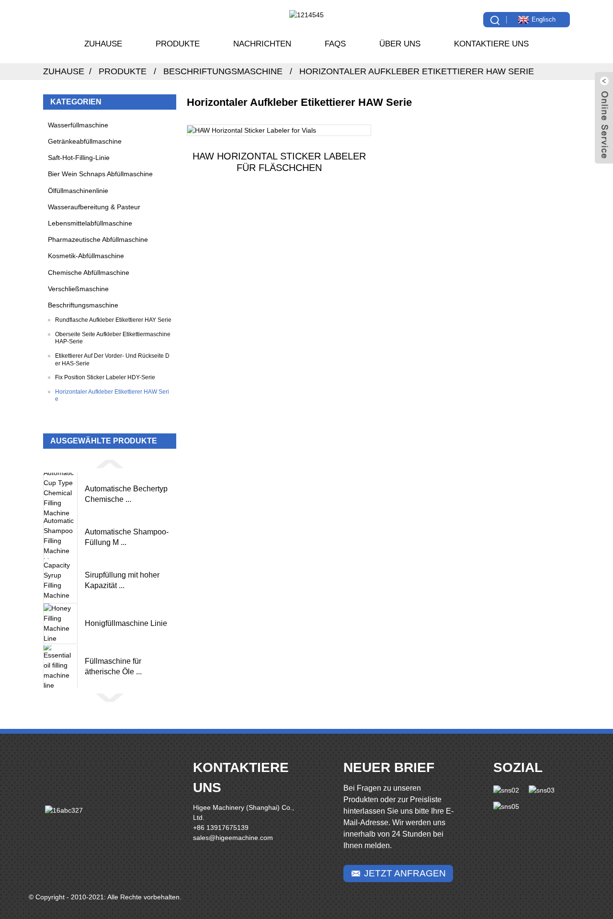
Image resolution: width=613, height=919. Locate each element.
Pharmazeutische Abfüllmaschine (98, 239)
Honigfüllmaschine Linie (126, 623)
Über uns (399, 43)
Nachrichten (262, 43)
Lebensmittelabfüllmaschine (90, 223)
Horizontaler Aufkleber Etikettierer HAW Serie (416, 71)
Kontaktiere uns (491, 43)
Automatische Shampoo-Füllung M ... (127, 537)
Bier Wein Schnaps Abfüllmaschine (100, 174)
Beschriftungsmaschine (223, 71)
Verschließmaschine (78, 289)
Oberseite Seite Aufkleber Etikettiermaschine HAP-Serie (112, 338)
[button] (109, 463)
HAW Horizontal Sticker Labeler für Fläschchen (279, 162)
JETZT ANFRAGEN (405, 873)
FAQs (335, 43)
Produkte (178, 43)
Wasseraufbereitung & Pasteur (94, 207)
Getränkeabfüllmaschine (85, 141)
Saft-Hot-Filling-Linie (79, 157)
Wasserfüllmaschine (78, 125)
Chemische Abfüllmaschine (88, 272)
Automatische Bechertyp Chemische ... (126, 494)
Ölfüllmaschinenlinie (78, 190)
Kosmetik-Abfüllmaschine (86, 256)
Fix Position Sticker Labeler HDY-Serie (105, 377)
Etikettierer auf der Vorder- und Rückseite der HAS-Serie (112, 359)
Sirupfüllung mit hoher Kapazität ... (122, 580)
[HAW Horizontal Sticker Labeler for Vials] (279, 130)
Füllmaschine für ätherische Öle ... (113, 666)
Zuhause (103, 43)
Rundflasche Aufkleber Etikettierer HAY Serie (113, 320)
